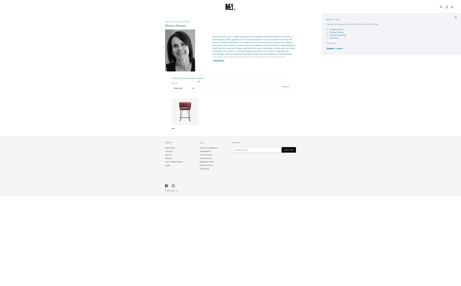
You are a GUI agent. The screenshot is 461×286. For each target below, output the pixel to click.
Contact (169, 151)
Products (174, 22)
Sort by (175, 83)
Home (167, 22)
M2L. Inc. (175, 191)
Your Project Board (174, 162)
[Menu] (452, 6)
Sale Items (170, 148)
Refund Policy (206, 165)
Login (167, 165)
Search (168, 155)
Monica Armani (184, 22)
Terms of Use (206, 158)
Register (331, 48)
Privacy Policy (206, 155)
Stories (168, 158)
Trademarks (205, 151)
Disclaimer (204, 169)
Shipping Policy (207, 162)
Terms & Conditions (209, 148)
